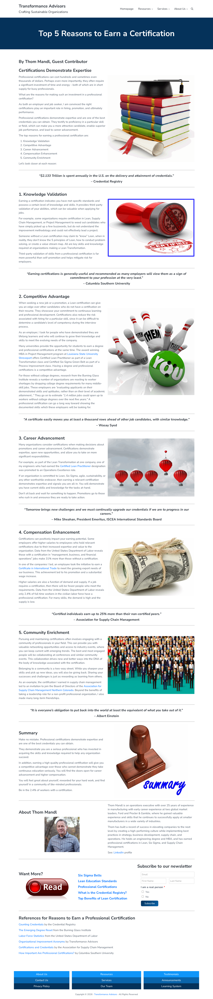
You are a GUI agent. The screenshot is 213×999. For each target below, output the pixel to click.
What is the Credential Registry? (102, 893)
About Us (41, 974)
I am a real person (153, 887)
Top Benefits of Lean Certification (102, 898)
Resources (106, 974)
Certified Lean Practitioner (75, 466)
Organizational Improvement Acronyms (42, 941)
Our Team (106, 986)
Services (107, 980)
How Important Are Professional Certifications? (46, 953)
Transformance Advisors (42, 6)
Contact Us (41, 980)
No (147, 896)
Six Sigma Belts (90, 875)
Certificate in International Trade (38, 568)
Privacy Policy (42, 986)
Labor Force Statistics (31, 936)
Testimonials (171, 974)
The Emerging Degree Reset (36, 930)
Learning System (171, 986)
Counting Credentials (31, 924)
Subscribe (149, 903)
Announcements (171, 980)
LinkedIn (119, 852)
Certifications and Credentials (36, 947)
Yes (147, 892)
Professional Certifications (97, 887)
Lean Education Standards (97, 881)
